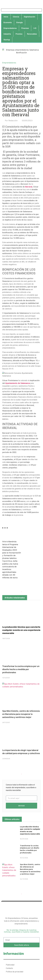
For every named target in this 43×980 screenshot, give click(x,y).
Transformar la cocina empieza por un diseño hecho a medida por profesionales (20, 669)
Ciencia (16, 17)
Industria (7, 34)
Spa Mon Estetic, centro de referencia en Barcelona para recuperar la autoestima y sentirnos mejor (21, 714)
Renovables (32, 34)
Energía (19, 22)
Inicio (6, 17)
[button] (2, 528)
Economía (8, 22)
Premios (19, 34)
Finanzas (25, 28)
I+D (34, 28)
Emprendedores (10, 28)
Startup (7, 40)
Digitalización (29, 17)
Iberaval (28, 187)
